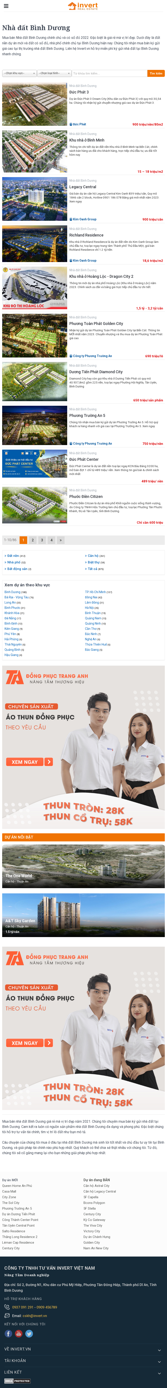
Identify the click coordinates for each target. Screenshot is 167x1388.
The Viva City (93, 1225)
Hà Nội (92, 607)
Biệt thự (96, 562)
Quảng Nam (95, 618)
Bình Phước (15, 607)
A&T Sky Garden (20, 920)
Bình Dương (16, 592)
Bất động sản (19, 569)
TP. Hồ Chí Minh (98, 592)
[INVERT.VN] (83, 6)
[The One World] (83, 866)
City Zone (9, 1197)
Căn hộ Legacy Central (100, 1191)
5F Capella (91, 1197)
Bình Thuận (95, 613)
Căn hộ (96, 556)
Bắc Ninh (93, 634)
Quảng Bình (14, 649)
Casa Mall (9, 1191)
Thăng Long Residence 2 (19, 1237)
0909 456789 (47, 1307)
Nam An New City (96, 1248)
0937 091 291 (23, 1307)
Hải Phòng (13, 639)
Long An (13, 602)
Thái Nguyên (15, 644)
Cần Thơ (92, 628)
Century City (11, 1248)
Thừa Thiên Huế (97, 644)
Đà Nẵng (13, 618)
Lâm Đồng (94, 602)
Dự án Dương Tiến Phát (18, 1214)
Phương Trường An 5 (17, 1208)
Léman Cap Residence (18, 1243)
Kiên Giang (14, 628)
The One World (18, 876)
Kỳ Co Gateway (94, 1220)
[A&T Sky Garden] (83, 915)
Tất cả (96, 569)
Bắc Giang (93, 649)
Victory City (92, 1231)
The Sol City (10, 1203)
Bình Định (13, 623)
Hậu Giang (13, 655)
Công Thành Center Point (20, 1220)
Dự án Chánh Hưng (97, 1237)
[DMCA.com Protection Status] (17, 1381)
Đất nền (16, 556)
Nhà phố (16, 562)
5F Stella (90, 1208)
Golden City (92, 1243)
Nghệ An (92, 639)
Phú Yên (12, 634)
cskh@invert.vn (35, 1316)
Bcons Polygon (94, 1203)
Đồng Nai (93, 597)
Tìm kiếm (156, 73)
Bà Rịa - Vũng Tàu (19, 597)
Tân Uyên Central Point (18, 1225)
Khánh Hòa (14, 613)
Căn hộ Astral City (96, 1186)
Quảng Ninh (95, 623)
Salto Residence (13, 1231)
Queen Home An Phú (17, 1186)
